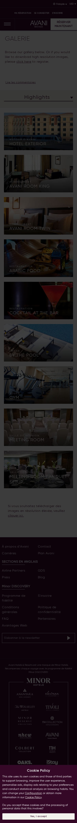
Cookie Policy (33, 797)
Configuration (33, 793)
